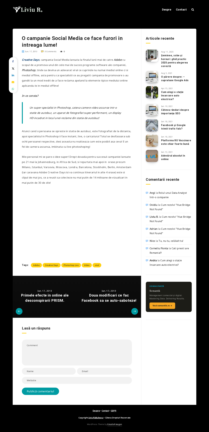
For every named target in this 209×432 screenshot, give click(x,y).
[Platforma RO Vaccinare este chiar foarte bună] (152, 141)
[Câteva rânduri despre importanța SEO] (152, 110)
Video (87, 265)
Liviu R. (154, 216)
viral (97, 265)
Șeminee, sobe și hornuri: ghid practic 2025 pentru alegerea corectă (174, 61)
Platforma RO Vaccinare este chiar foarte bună (176, 142)
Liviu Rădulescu (95, 417)
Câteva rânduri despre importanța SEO (175, 111)
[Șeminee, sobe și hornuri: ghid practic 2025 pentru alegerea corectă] (152, 56)
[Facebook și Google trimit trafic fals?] (152, 125)
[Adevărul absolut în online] (152, 156)
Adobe (36, 265)
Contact (181, 9)
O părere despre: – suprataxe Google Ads (175, 78)
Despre (166, 9)
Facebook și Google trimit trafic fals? (173, 127)
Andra (153, 260)
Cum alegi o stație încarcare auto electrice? (172, 96)
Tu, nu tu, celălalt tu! (171, 241)
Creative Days (51, 265)
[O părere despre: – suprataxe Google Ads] (152, 77)
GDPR (113, 410)
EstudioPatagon (114, 424)
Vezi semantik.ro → (162, 305)
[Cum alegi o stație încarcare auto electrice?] (152, 92)
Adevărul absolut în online (173, 157)
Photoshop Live (71, 265)
